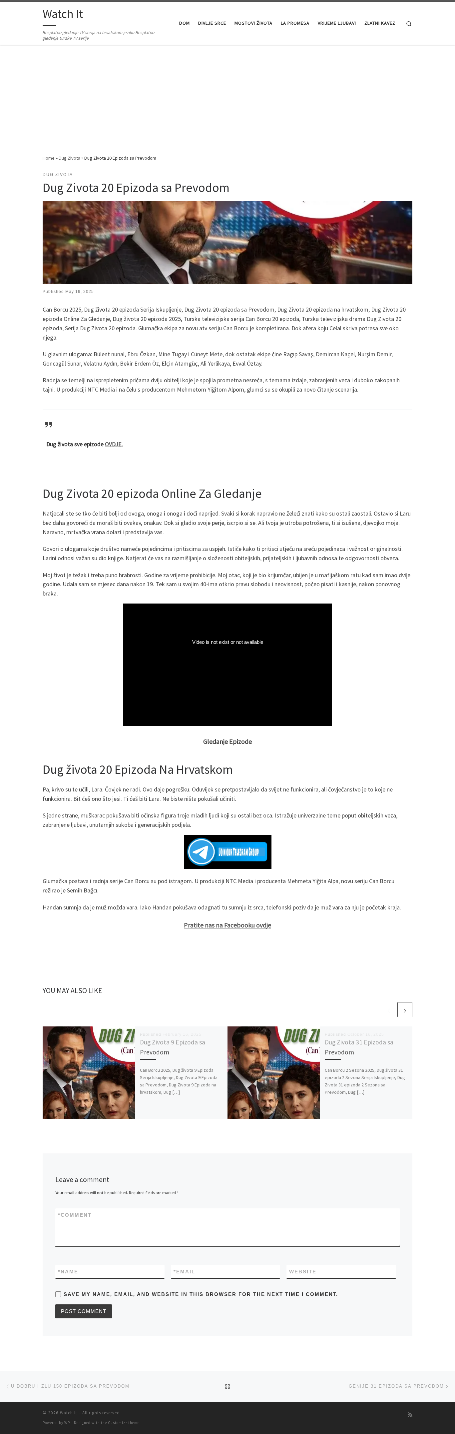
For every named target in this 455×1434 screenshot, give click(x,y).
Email (184, 1271)
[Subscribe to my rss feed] (410, 1415)
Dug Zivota (69, 158)
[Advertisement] (227, 104)
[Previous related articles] (388, 1009)
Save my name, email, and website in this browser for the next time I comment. (201, 1294)
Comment (75, 1215)
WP (67, 1422)
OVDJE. (114, 444)
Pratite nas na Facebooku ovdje (227, 925)
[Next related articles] (404, 1009)
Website (302, 1271)
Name (68, 1271)
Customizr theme (124, 1422)
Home (49, 158)
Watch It (68, 1413)
